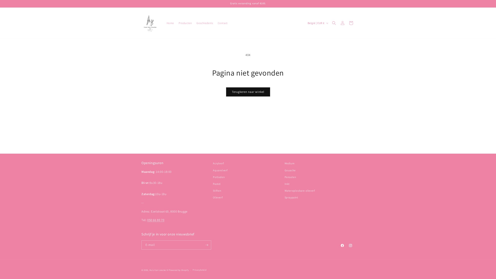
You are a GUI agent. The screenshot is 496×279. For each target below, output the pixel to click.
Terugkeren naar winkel (248, 92)
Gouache (290, 170)
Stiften (217, 190)
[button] (334, 23)
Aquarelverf (220, 170)
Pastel (217, 184)
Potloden (219, 177)
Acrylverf (218, 163)
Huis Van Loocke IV (159, 270)
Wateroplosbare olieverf (300, 190)
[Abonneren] (206, 245)
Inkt (287, 184)
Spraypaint (291, 197)
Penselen (290, 177)
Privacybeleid (199, 270)
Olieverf (218, 197)
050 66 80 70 (155, 220)
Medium (290, 163)
